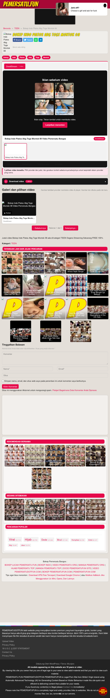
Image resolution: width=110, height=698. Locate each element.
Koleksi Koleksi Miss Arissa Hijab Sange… (76, 270)
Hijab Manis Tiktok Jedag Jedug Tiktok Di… (12, 269)
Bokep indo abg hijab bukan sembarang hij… (55, 315)
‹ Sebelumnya (40, 228)
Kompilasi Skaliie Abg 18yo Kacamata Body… (34, 516)
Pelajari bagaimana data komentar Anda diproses (74, 390)
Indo (14, 57)
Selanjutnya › (70, 228)
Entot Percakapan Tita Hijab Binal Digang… (14, 516)
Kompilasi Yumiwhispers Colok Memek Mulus (75, 462)
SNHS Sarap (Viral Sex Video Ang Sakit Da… (33, 269)
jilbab (25, 545)
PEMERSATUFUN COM (85, 571)
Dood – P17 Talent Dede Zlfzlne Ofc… (98, 270)
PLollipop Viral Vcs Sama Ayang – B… (81, 339)
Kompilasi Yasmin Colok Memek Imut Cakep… (14, 462)
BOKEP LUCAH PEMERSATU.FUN (21, 564)
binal (62, 539)
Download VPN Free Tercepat (42, 575)
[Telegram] (40, 40)
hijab (31, 539)
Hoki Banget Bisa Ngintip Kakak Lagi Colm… (76, 315)
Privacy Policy (8, 644)
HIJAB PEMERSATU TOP (22, 568)
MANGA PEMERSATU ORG (91, 564)
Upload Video (8, 641)
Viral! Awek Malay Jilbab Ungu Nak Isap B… (51, 338)
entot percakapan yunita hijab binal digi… (55, 516)
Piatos (22, 57)
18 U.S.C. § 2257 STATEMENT (16, 648)
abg (13, 545)
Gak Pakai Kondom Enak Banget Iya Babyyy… (98, 292)
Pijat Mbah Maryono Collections (55, 293)
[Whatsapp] (36, 40)
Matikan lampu (44, 164)
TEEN (14, 243)
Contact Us (7, 652)
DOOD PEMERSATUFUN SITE (77, 568)
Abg (30, 57)
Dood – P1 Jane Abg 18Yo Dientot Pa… (76, 293)
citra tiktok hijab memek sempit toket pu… (35, 462)
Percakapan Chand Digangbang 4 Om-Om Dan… (98, 315)
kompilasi (78, 540)
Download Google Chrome (68, 575)
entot (92, 540)
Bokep (5, 57)
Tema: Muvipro (67, 663)
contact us (68, 686)
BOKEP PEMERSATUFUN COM (57, 571)
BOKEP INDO (44, 564)
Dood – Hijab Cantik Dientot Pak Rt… (12, 293)
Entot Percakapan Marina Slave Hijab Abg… (96, 516)
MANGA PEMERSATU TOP (48, 568)
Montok (46, 57)
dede (47, 539)
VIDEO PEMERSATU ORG (64, 564)
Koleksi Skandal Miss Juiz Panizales (34, 316)
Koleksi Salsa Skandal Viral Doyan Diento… (12, 315)
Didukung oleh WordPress (47, 663)
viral (15, 539)
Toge (37, 57)
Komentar (59, 164)
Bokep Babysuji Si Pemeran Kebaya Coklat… (20, 338)
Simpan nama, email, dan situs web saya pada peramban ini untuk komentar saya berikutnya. (45, 380)
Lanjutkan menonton (55, 124)
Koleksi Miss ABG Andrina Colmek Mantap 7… (33, 292)
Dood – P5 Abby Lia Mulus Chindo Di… (55, 270)
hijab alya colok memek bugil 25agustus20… (55, 462)
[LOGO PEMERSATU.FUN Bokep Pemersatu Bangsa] (21, 3)
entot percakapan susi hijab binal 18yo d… (75, 516)
